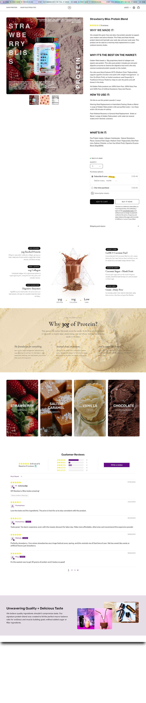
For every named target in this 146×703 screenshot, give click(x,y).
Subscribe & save (104, 176)
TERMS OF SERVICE (42, 681)
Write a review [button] (117, 465)
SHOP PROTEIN (12, 656)
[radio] (92, 176)
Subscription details (102, 193)
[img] (16, 482)
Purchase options (96, 172)
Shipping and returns (97, 226)
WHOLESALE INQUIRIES (44, 673)
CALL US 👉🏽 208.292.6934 (45, 656)
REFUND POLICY (41, 684)
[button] (95, 25)
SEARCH (37, 666)
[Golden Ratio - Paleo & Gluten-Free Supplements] (73, 7)
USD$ (126, 7)
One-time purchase (101, 188)
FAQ (35, 669)
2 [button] (71, 570)
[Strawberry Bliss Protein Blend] (34, 100)
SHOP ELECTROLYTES (15, 659)
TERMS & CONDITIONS (43, 677)
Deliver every (99, 180)
